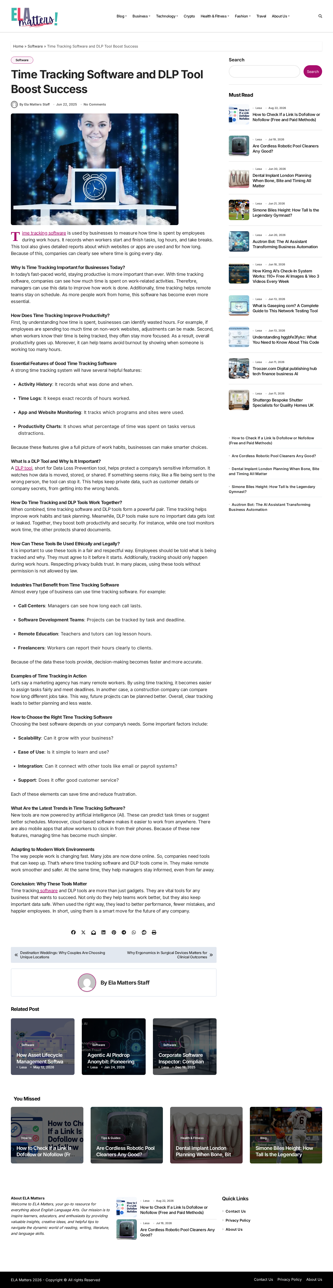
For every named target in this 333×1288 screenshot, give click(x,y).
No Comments (95, 104)
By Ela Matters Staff (34, 104)
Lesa (23, 1067)
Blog (120, 16)
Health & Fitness (214, 16)
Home (18, 46)
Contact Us (236, 1211)
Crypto (189, 16)
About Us (279, 16)
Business (140, 16)
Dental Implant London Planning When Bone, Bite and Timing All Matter (282, 180)
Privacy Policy (238, 1220)
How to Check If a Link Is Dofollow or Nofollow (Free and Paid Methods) (46, 1154)
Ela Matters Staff (129, 982)
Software (35, 46)
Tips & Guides (111, 1138)
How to (26, 1138)
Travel (261, 16)
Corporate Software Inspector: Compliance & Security (184, 1061)
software (48, 890)
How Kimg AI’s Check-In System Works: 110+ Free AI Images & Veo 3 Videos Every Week (286, 276)
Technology (165, 16)
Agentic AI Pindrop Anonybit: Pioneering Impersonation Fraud (110, 1061)
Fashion (241, 16)
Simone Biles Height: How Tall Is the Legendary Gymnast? (284, 1154)
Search (236, 59)
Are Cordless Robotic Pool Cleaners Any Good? (274, 456)
